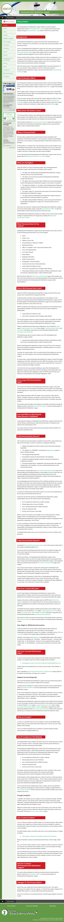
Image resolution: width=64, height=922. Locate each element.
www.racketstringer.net (7, 145)
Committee (20, 634)
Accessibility (57, 0)
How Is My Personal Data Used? (46, 470)
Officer (59, 632)
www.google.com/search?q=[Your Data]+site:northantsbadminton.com (41, 663)
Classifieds (6, 76)
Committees (20, 330)
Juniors (5, 51)
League (5, 35)
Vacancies (6, 45)
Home (61, 0)
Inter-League (7, 42)
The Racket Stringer (7, 123)
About (5, 28)
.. (3, 80)
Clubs (4, 32)
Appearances (29, 328)
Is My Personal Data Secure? (36, 671)
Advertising (52, 906)
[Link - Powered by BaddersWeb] (9, 22)
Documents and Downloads (7, 59)
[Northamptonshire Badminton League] (7, 13)
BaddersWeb (41, 919)
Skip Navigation (52, 0)
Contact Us (6, 70)
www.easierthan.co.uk (33, 30)
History (5, 63)
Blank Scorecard (8, 73)
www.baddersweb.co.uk (7, 107)
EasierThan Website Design (56, 919)
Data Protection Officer (48, 208)
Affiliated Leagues (8, 38)
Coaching (6, 48)
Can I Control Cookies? (23, 789)
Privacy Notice (10, 17)
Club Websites (8, 94)
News (4, 66)
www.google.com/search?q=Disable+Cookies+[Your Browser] (39, 836)
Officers (5, 55)
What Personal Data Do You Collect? (35, 156)
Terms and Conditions (32, 906)
